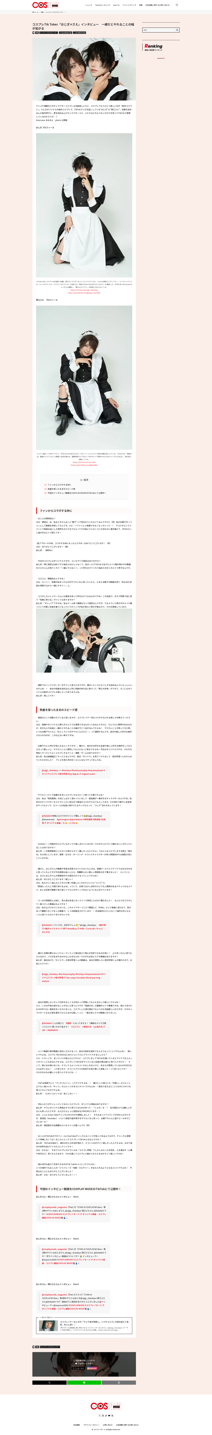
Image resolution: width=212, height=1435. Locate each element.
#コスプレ (75, 1026)
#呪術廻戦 (87, 819)
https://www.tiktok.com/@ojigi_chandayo (84, 293)
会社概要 (76, 1425)
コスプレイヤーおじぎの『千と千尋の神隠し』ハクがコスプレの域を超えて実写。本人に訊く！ (94, 1323)
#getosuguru (63, 819)
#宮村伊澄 (62, 773)
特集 (37, 33)
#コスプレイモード (71, 1214)
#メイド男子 (61, 928)
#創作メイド (49, 928)
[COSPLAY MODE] (45, 5)
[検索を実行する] (177, 30)
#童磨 (68, 1023)
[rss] (112, 1415)
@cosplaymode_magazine (54, 1207)
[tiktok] (106, 1415)
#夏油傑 (96, 819)
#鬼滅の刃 (87, 1026)
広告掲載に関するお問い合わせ (127, 1425)
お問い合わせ (108, 1425)
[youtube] (109, 1415)
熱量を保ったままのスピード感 (61, 488)
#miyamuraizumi (95, 770)
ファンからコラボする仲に (59, 484)
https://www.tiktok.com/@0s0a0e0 (84, 465)
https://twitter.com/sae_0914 (84, 462)
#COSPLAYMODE (54, 1214)
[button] (49, 1383)
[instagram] (103, 1415)
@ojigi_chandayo (50, 770)
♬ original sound (87, 773)
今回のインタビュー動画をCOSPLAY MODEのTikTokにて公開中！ (77, 492)
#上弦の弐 (98, 1026)
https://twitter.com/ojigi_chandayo (84, 290)
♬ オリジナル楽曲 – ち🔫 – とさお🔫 (61, 822)
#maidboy (72, 928)
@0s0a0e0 (47, 815)
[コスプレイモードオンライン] (106, 1408)
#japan (76, 773)
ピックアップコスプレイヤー (48, 33)
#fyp (70, 773)
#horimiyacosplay (79, 770)
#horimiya (66, 770)
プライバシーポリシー (91, 1425)
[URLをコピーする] (119, 1383)
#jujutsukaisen (76, 819)
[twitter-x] (99, 1415)
